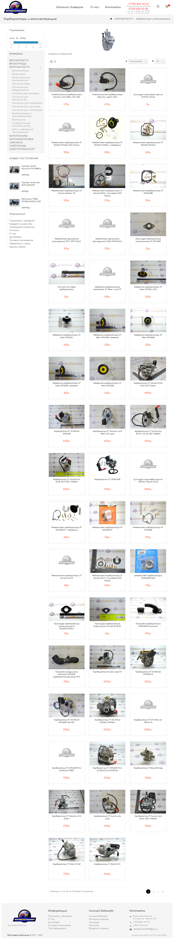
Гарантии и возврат (22, 221)
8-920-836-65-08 (138, 9)
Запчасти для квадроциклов (20, 88)
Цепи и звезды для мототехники (22, 130)
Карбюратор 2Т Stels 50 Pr (107, 864)
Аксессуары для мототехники (21, 79)
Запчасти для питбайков (27, 103)
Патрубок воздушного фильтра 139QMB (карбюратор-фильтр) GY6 (66, 674)
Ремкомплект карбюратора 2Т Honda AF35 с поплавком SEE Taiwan (107, 193)
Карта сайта (17, 247)
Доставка (15, 237)
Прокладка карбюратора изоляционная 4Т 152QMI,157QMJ (66, 626)
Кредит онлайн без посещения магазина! (22, 225)
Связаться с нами (19, 243)
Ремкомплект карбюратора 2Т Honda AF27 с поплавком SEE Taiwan (107, 578)
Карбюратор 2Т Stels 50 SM (66, 864)
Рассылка (94, 925)
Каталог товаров (69, 7)
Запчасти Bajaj (21, 84)
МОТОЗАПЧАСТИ (124, 19)
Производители (57, 928)
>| (163, 891)
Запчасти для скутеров (26, 106)
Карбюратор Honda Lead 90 (107, 672)
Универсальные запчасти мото (21, 124)
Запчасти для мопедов (25, 93)
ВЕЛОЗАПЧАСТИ (19, 60)
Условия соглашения (21, 240)
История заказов (99, 919)
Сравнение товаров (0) (60, 54)
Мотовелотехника (18, 935)
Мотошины (18, 120)
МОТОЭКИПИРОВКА (21, 139)
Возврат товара (99, 928)
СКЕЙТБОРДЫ (17, 146)
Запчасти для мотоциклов (20, 98)
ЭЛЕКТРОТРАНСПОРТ (22, 149)
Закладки (94, 922)
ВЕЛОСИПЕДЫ (17, 64)
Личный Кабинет (98, 916)
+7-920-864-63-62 (138, 4)
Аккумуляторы (20, 71)
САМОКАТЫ (16, 142)
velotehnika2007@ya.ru (145, 929)
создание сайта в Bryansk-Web (149, 935)
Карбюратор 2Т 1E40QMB (107, 479)
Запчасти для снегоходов (27, 110)
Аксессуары (18, 74)
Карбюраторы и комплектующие (22, 114)
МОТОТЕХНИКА (18, 136)
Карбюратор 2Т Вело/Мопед (148, 768)
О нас (12, 234)
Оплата (14, 230)
